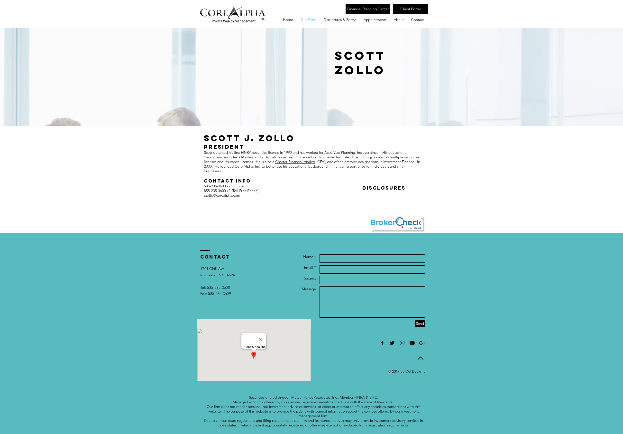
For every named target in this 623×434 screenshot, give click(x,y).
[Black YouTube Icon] (412, 343)
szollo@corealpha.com (222, 195)
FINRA (359, 397)
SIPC (373, 397)
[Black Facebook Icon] (382, 343)
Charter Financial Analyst (295, 161)
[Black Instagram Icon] (402, 343)
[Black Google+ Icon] (422, 343)
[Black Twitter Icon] (392, 343)
